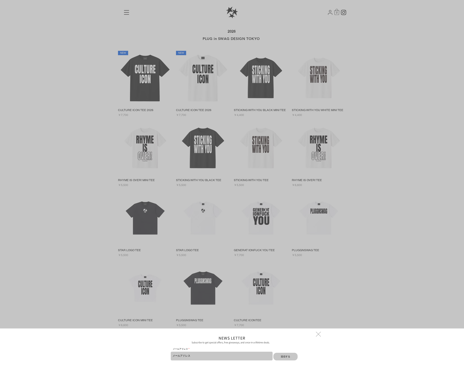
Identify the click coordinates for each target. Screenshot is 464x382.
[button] (318, 334)
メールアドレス (180, 349)
